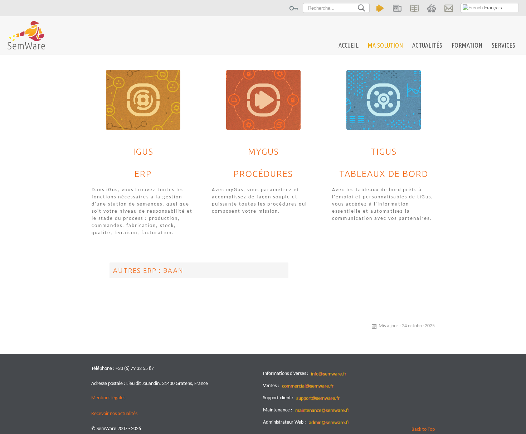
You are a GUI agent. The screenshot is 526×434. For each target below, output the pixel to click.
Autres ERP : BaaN (148, 270)
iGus (143, 151)
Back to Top (423, 429)
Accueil (349, 45)
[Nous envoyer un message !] (448, 8)
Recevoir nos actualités (114, 413)
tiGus (384, 151)
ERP (143, 174)
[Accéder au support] (431, 8)
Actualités (427, 45)
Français (492, 7)
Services (503, 45)
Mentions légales (108, 398)
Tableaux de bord (383, 174)
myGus (263, 151)
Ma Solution (385, 45)
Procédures (263, 174)
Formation (467, 45)
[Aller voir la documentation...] (414, 8)
